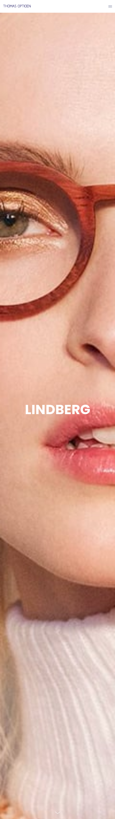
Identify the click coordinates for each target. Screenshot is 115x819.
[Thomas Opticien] (17, 6)
